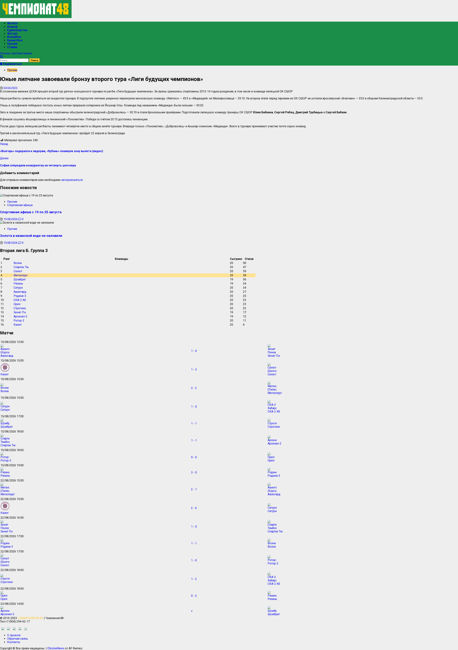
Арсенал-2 (20, 316)
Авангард (20, 291)
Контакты (13, 642)
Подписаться (12, 64)
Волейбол (14, 37)
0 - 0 (194, 457)
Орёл (17, 304)
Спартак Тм (21, 267)
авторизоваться (72, 180)
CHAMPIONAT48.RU (30, 618)
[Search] (1, 56)
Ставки (12, 47)
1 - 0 (194, 351)
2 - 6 (194, 508)
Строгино (20, 308)
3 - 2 (194, 388)
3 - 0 (194, 472)
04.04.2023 (11, 88)
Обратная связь (17, 638)
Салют (18, 271)
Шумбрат (20, 279)
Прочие (12, 43)
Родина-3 (20, 296)
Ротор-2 (19, 320)
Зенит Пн (20, 312)
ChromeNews (55, 648)
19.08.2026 (11, 219)
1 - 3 (194, 369)
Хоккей (12, 26)
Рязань (18, 283)
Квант (18, 324)
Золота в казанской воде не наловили (31, 236)
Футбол (12, 23)
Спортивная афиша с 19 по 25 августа (31, 212)
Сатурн (18, 287)
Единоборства (17, 30)
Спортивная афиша (20, 205)
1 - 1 (194, 423)
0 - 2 (194, 595)
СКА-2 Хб (20, 300)
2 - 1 (194, 489)
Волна (18, 263)
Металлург (21, 275)
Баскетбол (14, 40)
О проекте (14, 635)
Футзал (12, 33)
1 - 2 (194, 579)
